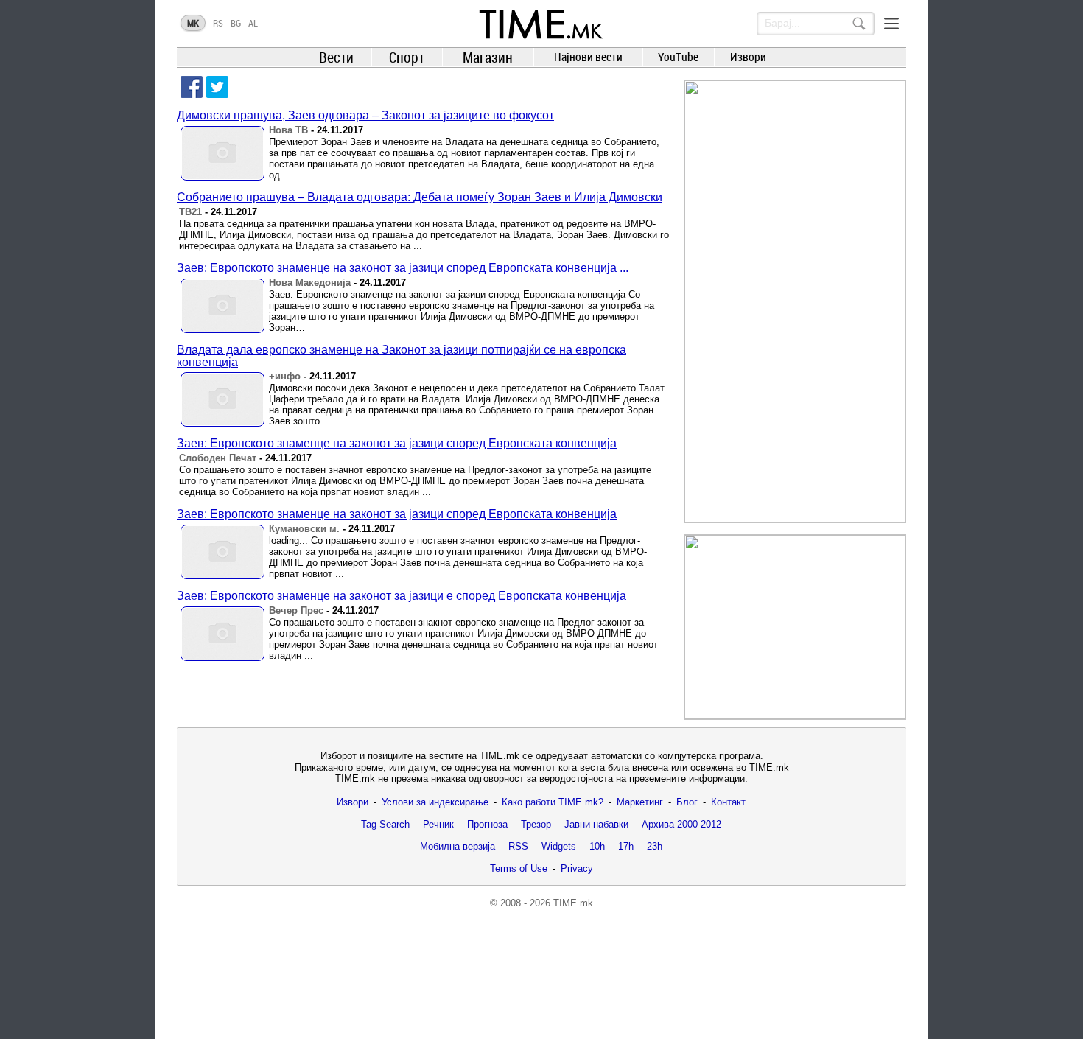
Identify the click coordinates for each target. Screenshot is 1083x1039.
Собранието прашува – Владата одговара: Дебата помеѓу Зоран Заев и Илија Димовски (419, 197)
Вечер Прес (296, 610)
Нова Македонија (310, 282)
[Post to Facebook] (191, 87)
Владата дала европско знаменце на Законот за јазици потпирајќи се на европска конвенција (401, 355)
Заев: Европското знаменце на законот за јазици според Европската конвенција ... (402, 268)
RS (218, 22)
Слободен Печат (217, 457)
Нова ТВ (288, 130)
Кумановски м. (304, 528)
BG (236, 22)
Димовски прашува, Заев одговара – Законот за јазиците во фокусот (365, 115)
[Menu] (891, 24)
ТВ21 (190, 211)
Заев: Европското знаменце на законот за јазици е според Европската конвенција (401, 596)
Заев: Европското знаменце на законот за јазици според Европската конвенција (397, 443)
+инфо (285, 376)
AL (253, 22)
